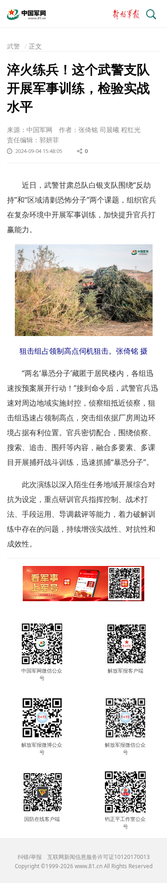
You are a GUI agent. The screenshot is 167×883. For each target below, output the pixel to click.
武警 (13, 46)
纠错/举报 (30, 857)
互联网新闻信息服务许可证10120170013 (98, 857)
